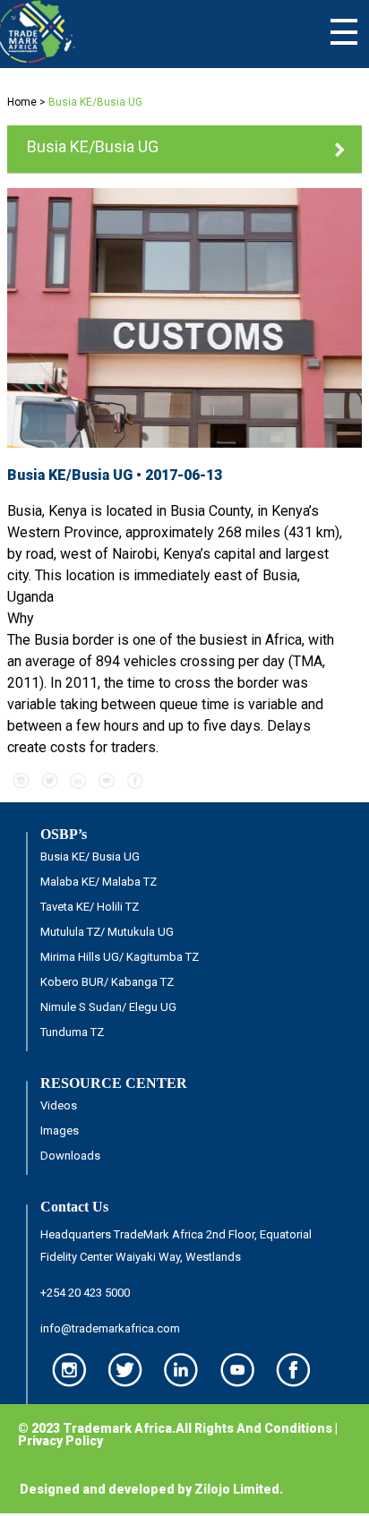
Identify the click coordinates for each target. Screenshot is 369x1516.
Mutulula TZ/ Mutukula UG (107, 931)
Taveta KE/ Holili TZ (89, 906)
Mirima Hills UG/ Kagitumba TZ (119, 957)
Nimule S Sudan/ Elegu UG (108, 1007)
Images (59, 1130)
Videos (58, 1105)
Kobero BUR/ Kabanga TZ (107, 982)
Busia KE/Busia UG (93, 146)
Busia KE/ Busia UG (90, 856)
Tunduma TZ (72, 1032)
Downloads (70, 1155)
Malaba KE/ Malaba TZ (98, 881)
